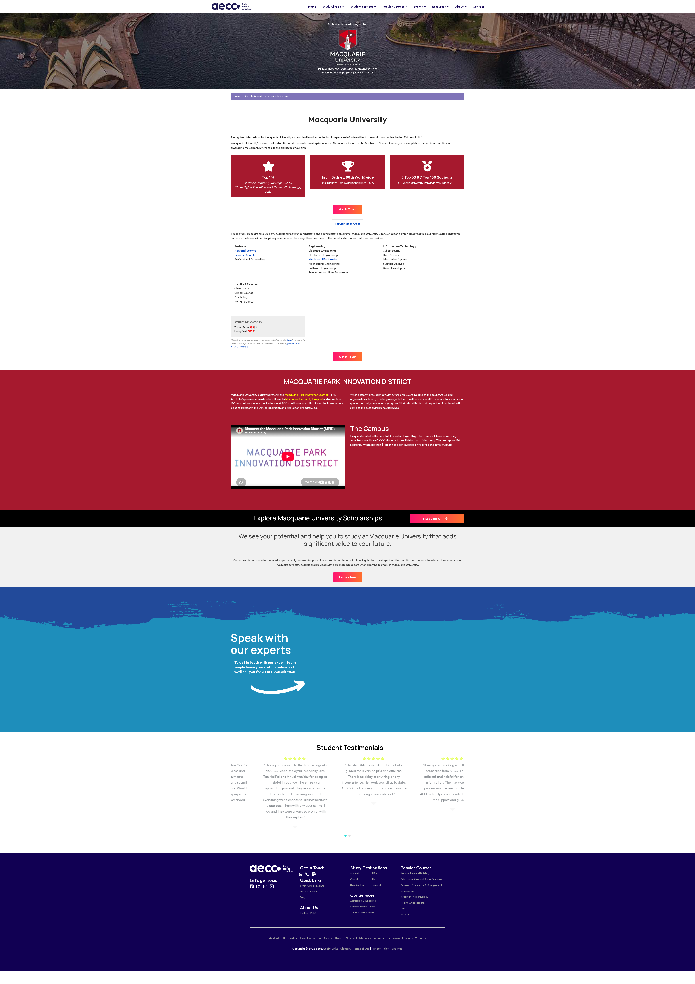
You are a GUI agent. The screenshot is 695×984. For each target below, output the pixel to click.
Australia (355, 873)
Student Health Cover (362, 906)
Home (312, 6)
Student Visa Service (362, 912)
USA (374, 873)
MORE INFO (432, 519)
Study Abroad (332, 6)
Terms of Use (361, 948)
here (289, 340)
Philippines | (364, 938)
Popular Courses (393, 6)
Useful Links (330, 948)
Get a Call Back (308, 891)
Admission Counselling (363, 900)
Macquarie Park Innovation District (306, 394)
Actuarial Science (245, 250)
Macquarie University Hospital (304, 399)
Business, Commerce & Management (421, 885)
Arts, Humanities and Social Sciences (421, 879)
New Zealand (357, 885)
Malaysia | (329, 938)
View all (405, 914)
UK (374, 879)
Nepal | (340, 938)
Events (418, 6)
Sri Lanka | (394, 938)
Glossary (345, 948)
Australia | (276, 938)
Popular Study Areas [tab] (347, 223)
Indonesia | (315, 938)
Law (403, 908)
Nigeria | (351, 938)
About (459, 6)
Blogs (303, 897)
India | (304, 938)
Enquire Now (347, 577)
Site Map (397, 948)
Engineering (407, 891)
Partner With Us (309, 913)
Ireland (377, 885)
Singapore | (380, 938)
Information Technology (414, 896)
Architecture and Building (415, 873)
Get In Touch (347, 209)
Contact (478, 6)
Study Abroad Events (312, 885)
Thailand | (408, 938)
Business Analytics (245, 255)
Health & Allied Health (413, 902)
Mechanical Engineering (323, 259)
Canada (354, 879)
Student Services (362, 6)
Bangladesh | (291, 938)
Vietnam (420, 938)
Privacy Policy (380, 948)
